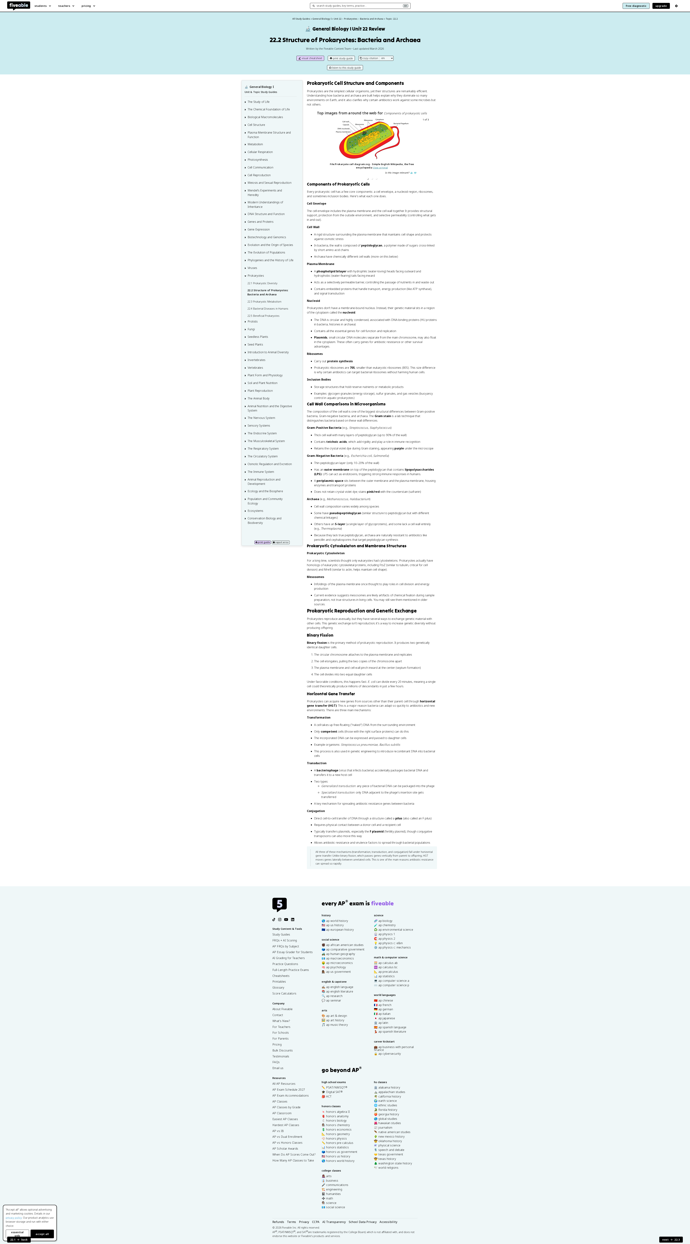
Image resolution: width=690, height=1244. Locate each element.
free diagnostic (636, 6)
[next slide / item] (427, 150)
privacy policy (14, 1217)
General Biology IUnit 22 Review (345, 29)
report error (282, 542)
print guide (264, 542)
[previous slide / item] (316, 150)
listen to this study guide (346, 67)
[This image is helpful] (411, 173)
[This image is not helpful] (415, 173)
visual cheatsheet (312, 58)
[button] (367, 178)
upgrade (661, 6)
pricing (86, 6)
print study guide (343, 58)
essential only (17, 1234)
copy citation (370, 58)
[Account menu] (676, 6)
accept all (42, 1234)
